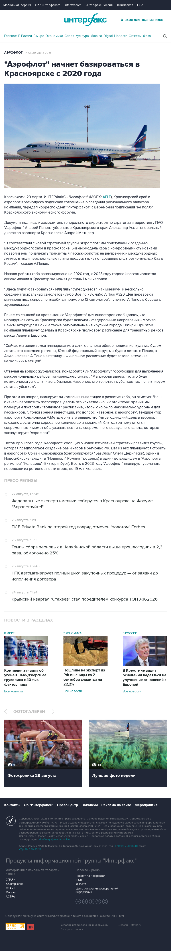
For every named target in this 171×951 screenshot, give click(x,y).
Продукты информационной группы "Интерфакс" (71, 860)
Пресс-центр (67, 805)
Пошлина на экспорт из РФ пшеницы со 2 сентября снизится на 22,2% (84, 677)
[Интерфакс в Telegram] (85, 901)
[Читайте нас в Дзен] (78, 901)
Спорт (69, 36)
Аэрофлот (13, 53)
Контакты (12, 805)
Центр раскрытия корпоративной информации (96, 890)
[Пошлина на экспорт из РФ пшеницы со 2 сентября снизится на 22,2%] (85, 665)
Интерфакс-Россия (99, 5)
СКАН (79, 880)
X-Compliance (14, 884)
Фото (147, 36)
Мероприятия (146, 805)
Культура (82, 36)
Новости (120, 36)
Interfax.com (73, 5)
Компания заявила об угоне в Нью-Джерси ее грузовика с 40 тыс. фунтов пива (25, 677)
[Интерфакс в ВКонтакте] (92, 901)
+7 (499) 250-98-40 (126, 846)
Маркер (11, 892)
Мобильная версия (17, 5)
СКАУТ (10, 888)
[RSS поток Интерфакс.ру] (98, 901)
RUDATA (80, 884)
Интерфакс (85, 19)
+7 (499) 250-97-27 (30, 849)
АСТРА (10, 896)
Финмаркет (125, 5)
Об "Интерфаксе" (47, 5)
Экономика (54, 36)
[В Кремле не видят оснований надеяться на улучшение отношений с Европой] (145, 665)
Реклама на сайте (116, 805)
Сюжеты (135, 36)
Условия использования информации (84, 925)
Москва (96, 36)
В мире (38, 36)
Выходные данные (72, 929)
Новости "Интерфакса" (90, 876)
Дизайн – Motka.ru (129, 925)
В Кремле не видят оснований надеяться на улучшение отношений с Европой (144, 677)
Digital (108, 36)
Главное (10, 36)
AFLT (107, 197)
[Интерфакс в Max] (105, 901)
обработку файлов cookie (54, 839)
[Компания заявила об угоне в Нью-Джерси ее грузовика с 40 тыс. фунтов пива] (26, 665)
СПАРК (10, 879)
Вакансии (89, 805)
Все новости (13, 691)
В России (25, 36)
